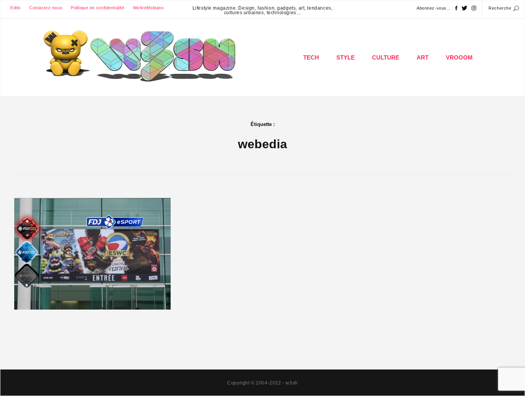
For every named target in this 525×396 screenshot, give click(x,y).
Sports (131, 243)
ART (423, 57)
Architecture (423, 82)
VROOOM (459, 57)
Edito (15, 7)
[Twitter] (464, 8)
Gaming (311, 82)
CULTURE (385, 57)
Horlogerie (346, 82)
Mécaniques (459, 82)
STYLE (345, 57)
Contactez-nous (45, 7)
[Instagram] (474, 8)
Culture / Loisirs (386, 82)
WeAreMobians (148, 7)
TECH (311, 57)
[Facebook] (456, 8)
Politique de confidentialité (97, 7)
